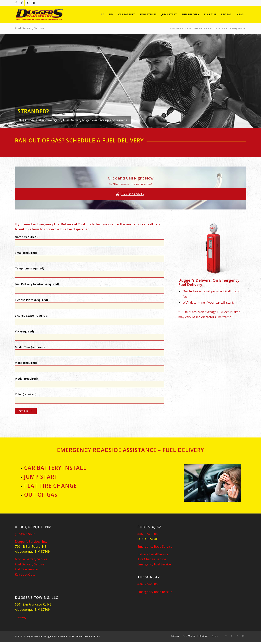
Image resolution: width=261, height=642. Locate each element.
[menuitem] (102, 14)
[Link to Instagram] (33, 3)
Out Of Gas (41, 494)
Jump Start (41, 476)
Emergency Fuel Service (154, 564)
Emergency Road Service (154, 546)
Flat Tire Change (50, 485)
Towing (20, 617)
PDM (71, 636)
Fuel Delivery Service (29, 28)
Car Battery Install (55, 467)
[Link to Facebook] (16, 3)
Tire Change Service (151, 559)
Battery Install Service (153, 554)
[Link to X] (27, 3)
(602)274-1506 (147, 534)
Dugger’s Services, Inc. (31, 541)
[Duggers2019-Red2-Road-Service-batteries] (39, 14)
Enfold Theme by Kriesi (88, 636)
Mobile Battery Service (31, 559)
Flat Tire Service (26, 569)
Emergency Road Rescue (154, 592)
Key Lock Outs (25, 574)
